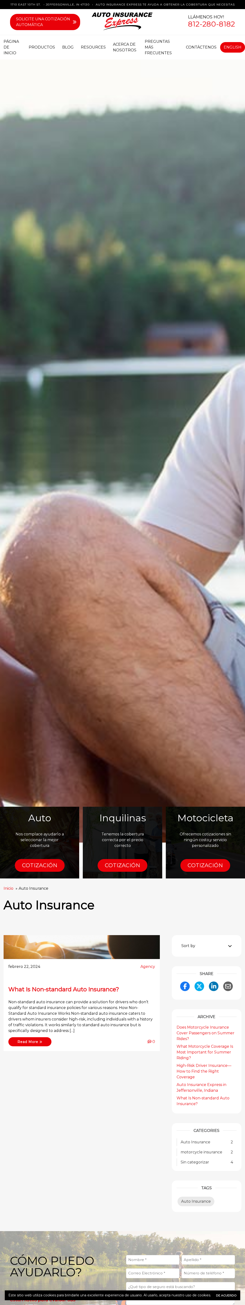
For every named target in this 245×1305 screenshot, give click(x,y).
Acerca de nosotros (124, 47)
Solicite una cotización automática (43, 22)
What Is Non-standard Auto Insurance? (63, 989)
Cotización (39, 865)
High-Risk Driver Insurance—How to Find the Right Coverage (204, 1071)
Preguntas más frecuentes (158, 47)
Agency (147, 966)
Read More (28, 1042)
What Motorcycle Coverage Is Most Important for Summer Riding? (205, 1052)
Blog (68, 47)
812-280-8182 (211, 24)
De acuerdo (226, 1295)
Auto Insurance (196, 1201)
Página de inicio (11, 47)
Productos (42, 47)
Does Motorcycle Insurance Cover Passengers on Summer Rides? (205, 1033)
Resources (93, 47)
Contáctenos (201, 47)
